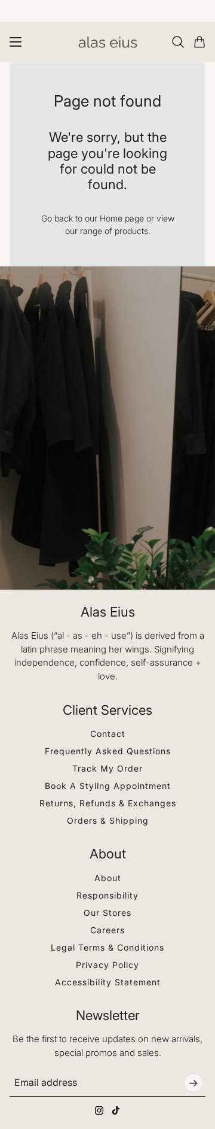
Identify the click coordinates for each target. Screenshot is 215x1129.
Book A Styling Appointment (108, 786)
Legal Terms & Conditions (107, 947)
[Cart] (199, 42)
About (107, 878)
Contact (107, 734)
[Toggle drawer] (16, 42)
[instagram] (99, 1110)
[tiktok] (115, 1110)
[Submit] (193, 1082)
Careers (107, 930)
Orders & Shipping (108, 820)
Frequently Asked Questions (108, 751)
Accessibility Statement (108, 982)
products (131, 231)
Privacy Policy (107, 965)
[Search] (178, 42)
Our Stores (107, 913)
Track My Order (107, 768)
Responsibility (107, 895)
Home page (122, 218)
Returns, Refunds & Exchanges (107, 803)
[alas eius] (107, 42)
